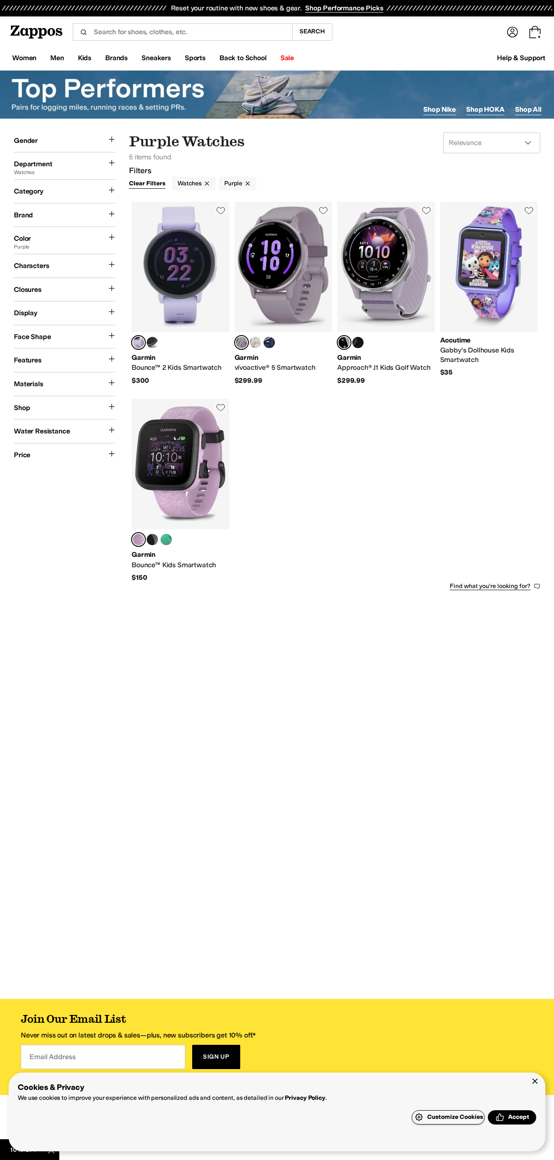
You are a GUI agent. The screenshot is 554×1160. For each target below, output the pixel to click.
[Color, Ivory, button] (255, 342)
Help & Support (521, 58)
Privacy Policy (305, 1098)
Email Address (52, 1057)
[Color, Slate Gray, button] (152, 342)
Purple (233, 183)
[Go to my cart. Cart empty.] (535, 32)
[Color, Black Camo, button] (152, 539)
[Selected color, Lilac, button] (344, 342)
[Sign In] (512, 32)
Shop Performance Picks (344, 8)
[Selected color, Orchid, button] (241, 342)
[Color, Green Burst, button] (166, 539)
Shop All (528, 109)
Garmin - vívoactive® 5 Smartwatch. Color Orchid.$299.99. (283, 293)
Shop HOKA (485, 109)
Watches (189, 183)
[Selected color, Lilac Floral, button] (138, 539)
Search (312, 31)
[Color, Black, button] (358, 342)
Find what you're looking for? (490, 586)
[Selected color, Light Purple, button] (138, 342)
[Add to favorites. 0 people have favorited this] (221, 210)
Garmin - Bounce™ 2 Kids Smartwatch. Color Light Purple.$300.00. (180, 293)
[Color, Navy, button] (269, 342)
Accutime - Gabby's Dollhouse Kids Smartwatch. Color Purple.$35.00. (489, 293)
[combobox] (182, 32)
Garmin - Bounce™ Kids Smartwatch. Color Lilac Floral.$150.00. (180, 490)
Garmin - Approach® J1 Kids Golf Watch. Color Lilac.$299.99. (386, 293)
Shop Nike (439, 109)
